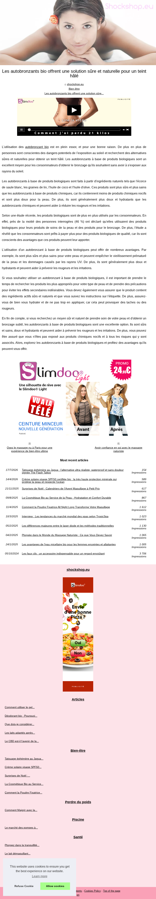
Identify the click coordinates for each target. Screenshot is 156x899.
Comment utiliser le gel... (20, 707)
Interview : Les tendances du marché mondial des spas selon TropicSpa (65, 516)
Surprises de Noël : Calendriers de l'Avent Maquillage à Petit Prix (61, 488)
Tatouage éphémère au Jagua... (24, 758)
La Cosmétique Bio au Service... (24, 783)
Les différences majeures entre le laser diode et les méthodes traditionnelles (68, 525)
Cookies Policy (92, 890)
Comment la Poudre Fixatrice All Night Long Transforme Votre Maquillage (66, 507)
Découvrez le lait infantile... (21, 861)
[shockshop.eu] (78, 32)
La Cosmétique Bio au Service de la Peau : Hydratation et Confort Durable (66, 497)
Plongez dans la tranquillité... (22, 845)
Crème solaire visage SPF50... (23, 767)
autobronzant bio (37, 147)
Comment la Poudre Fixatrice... (23, 792)
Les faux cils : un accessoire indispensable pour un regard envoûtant (63, 553)
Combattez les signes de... (21, 870)
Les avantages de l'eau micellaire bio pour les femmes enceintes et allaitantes (69, 544)
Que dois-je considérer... (19, 724)
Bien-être (74, 88)
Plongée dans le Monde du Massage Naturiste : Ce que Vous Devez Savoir (67, 535)
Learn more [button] (39, 876)
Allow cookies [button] (55, 886)
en (78, 894)
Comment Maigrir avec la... (21, 810)
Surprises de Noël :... (17, 775)
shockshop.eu (75, 84)
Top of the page (111, 890)
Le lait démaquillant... (17, 853)
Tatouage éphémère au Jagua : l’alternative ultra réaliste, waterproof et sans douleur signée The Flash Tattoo (73, 471)
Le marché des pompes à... (21, 827)
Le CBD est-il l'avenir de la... (22, 741)
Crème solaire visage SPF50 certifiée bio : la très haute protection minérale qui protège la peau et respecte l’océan (69, 480)
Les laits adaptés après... (20, 732)
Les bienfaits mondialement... (22, 878)
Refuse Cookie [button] (23, 886)
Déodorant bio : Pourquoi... (21, 715)
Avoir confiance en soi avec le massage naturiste (118, 449)
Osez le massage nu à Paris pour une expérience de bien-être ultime (29, 449)
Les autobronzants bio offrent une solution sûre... (74, 93)
